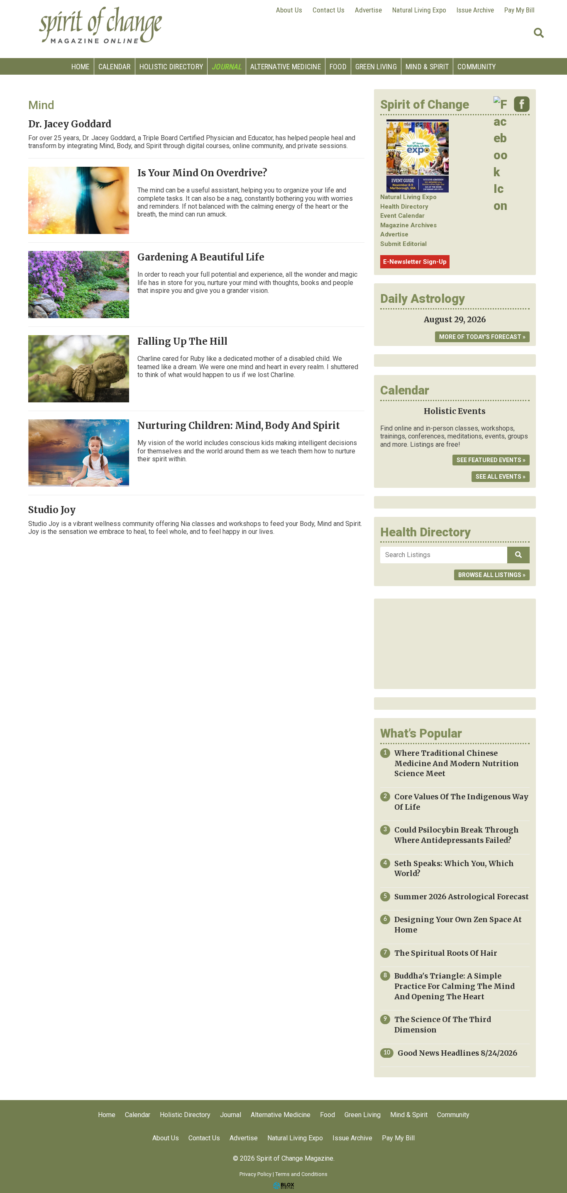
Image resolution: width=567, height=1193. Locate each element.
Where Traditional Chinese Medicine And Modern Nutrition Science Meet (456, 763)
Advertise (368, 10)
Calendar (114, 66)
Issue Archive (475, 10)
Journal (227, 66)
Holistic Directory (171, 66)
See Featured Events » (491, 460)
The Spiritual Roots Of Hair (445, 953)
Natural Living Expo (419, 10)
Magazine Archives (408, 225)
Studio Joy (52, 510)
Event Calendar (402, 215)
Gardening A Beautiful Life (200, 257)
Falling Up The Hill (182, 341)
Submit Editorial (403, 244)
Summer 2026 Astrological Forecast (461, 896)
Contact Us (329, 10)
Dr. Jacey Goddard (69, 124)
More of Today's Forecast (480, 337)
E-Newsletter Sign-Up (415, 261)
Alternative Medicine (285, 66)
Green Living (376, 66)
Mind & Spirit (427, 66)
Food (338, 66)
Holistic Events (455, 411)
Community (476, 66)
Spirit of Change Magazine (101, 25)
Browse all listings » (491, 575)
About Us (289, 10)
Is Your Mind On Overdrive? (202, 173)
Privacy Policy (255, 1174)
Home (80, 66)
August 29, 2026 (455, 319)
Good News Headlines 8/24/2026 (457, 1053)
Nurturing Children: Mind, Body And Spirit (238, 425)
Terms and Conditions (301, 1174)
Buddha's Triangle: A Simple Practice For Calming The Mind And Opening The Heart (454, 986)
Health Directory (404, 206)
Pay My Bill (519, 10)
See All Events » (500, 476)
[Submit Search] (539, 33)
